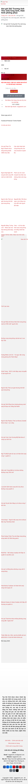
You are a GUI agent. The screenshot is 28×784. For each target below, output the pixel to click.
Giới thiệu (8, 740)
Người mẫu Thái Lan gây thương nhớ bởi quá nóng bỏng (7, 201)
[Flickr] (7, 767)
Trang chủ (4, 15)
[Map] (10, 770)
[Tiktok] (17, 770)
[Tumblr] (17, 767)
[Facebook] (4, 767)
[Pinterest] (14, 767)
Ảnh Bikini (8, 100)
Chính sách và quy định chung (14, 746)
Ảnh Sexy (13, 100)
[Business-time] (14, 770)
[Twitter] (10, 767)
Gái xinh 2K (11, 15)
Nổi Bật (16, 102)
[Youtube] (20, 767)
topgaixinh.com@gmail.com (16, 754)
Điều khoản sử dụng (14, 743)
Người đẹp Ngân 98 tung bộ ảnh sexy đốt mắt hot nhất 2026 (7, 175)
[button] (26, 2)
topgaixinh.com (17, 757)
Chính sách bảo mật (17, 740)
